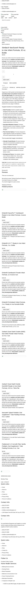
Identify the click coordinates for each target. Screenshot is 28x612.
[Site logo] (6, 15)
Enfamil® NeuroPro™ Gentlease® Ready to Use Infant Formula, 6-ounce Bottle (14, 215)
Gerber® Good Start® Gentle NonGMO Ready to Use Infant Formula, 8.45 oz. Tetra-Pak (11, 386)
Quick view (7, 210)
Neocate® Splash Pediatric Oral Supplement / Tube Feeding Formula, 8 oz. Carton (13, 415)
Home (3, 39)
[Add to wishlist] (10, 210)
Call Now (14, 25)
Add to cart (6, 79)
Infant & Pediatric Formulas (11, 39)
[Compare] (3, 210)
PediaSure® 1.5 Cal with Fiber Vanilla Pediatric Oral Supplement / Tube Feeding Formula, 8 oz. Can (14, 446)
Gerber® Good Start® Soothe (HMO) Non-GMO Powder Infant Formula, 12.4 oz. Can (13, 334)
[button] (6, 222)
